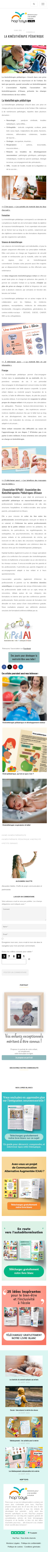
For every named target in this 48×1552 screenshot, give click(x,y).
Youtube (35, 1075)
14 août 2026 (24, 1474)
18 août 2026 (24, 1413)
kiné (5, 835)
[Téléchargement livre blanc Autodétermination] (24, 1251)
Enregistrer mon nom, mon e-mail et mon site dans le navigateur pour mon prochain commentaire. (22, 944)
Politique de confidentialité (31, 1543)
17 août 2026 (24, 1443)
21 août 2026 (24, 1382)
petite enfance (10, 843)
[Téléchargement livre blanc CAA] (24, 1186)
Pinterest (20, 1075)
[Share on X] (9, 667)
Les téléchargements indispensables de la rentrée (24, 1471)
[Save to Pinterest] (15, 667)
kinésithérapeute (17, 835)
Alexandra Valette (24, 881)
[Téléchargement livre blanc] (24, 1122)
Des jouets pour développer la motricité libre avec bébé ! (24, 657)
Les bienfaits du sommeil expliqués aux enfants (24, 1379)
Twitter (42, 1075)
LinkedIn (27, 1075)
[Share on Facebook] (4, 667)
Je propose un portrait (24, 1057)
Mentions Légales (13, 1543)
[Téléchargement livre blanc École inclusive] (24, 1315)
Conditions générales (32, 1547)
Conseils (30, 32)
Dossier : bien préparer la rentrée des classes (24, 1410)
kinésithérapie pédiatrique (16, 839)
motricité (36, 839)
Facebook (27, 648)
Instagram (12, 1075)
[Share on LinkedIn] (20, 667)
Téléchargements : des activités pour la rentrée (24, 1440)
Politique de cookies (15, 1547)
